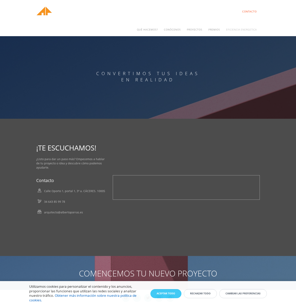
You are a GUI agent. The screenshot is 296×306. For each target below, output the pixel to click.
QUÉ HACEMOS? (147, 29)
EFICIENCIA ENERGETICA (241, 29)
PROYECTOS (194, 29)
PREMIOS (214, 29)
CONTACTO (249, 11)
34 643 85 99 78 (54, 202)
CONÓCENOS (172, 29)
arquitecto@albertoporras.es (63, 212)
